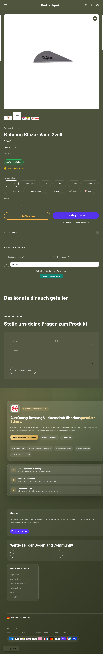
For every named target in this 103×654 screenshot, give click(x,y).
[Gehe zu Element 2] (17, 116)
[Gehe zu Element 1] (8, 118)
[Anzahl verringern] (7, 204)
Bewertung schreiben (51, 276)
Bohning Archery (11, 128)
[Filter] (6, 264)
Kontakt (13, 597)
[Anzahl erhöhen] (18, 204)
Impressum (15, 574)
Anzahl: (7, 198)
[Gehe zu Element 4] (35, 118)
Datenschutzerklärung (39, 632)
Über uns (67, 437)
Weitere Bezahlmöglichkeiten (76, 222)
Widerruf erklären (18, 583)
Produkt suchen (49, 437)
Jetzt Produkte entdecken (24, 437)
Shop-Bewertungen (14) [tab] (61, 257)
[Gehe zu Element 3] (26, 118)
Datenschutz (15, 588)
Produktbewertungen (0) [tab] (14, 257)
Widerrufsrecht (17, 579)
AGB (12, 592)
